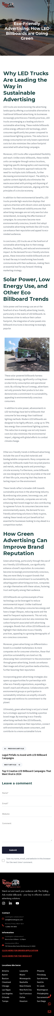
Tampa (5, 1001)
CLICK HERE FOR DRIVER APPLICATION (20, 950)
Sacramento (42, 997)
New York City (26, 989)
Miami (22, 974)
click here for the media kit (17, 956)
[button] (48, 5)
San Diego (41, 1001)
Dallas (22, 997)
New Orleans (25, 986)
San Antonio (42, 978)
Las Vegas (6, 989)
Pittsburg (41, 974)
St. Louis (40, 986)
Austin (5, 974)
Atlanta (5, 970)
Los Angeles (7, 993)
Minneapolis (25, 978)
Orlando (5, 997)
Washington (42, 989)
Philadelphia (42, 993)
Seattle (40, 982)
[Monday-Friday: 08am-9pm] (27, 925)
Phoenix (40, 970)
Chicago (5, 986)
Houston (23, 1001)
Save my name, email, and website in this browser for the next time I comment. (28, 860)
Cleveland (6, 982)
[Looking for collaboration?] (27, 919)
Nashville (24, 982)
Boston (5, 978)
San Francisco (26, 993)
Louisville (24, 970)
